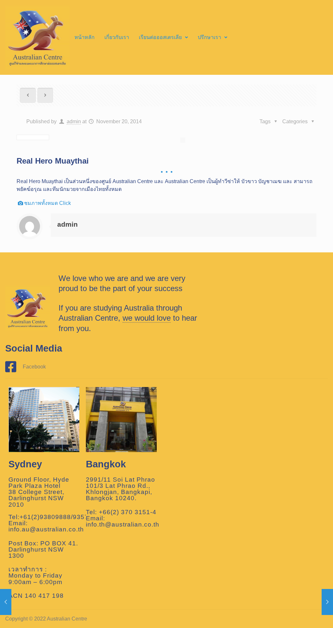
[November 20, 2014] (5, 602)
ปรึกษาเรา (209, 37)
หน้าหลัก (84, 37)
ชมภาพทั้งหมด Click (47, 203)
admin (74, 121)
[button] (163, 37)
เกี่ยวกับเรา (116, 37)
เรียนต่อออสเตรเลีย (160, 37)
